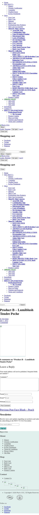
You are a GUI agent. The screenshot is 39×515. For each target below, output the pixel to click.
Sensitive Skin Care (19, 81)
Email (2, 398)
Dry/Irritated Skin (18, 40)
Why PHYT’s (8, 4)
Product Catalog (13, 97)
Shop (6, 15)
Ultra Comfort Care (19, 78)
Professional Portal (15, 112)
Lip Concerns (17, 45)
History (10, 6)
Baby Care (7, 468)
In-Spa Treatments (14, 14)
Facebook (7, 140)
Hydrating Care (25, 56)
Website (2, 402)
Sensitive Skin (17, 41)
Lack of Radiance (18, 38)
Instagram (7, 144)
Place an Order (13, 118)
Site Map (7, 453)
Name (2, 394)
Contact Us (8, 108)
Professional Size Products (17, 25)
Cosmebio (11, 10)
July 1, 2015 (4, 321)
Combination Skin (18, 32)
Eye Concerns (17, 43)
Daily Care (18, 53)
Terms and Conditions (15, 121)
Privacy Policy (9, 451)
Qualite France (13, 12)
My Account (16, 114)
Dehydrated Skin (18, 36)
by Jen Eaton (4, 319)
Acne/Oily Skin (17, 30)
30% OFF (11, 101)
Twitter (6, 142)
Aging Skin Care (24, 67)
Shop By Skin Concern (16, 28)
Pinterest (7, 146)
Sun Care (18, 94)
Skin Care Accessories (15, 27)
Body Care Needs (18, 49)
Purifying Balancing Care (22, 59)
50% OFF (11, 103)
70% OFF (11, 105)
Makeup (11, 21)
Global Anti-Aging (18, 70)
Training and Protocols (15, 120)
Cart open (15, 129)
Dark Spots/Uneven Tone (21, 47)
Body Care (11, 19)
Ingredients (7, 107)
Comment (4, 377)
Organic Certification (15, 8)
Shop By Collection (15, 51)
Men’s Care (12, 23)
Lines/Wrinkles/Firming (20, 34)
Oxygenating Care (24, 63)
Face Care (11, 17)
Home (6, 2)
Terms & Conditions (10, 449)
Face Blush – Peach (17, 409)
